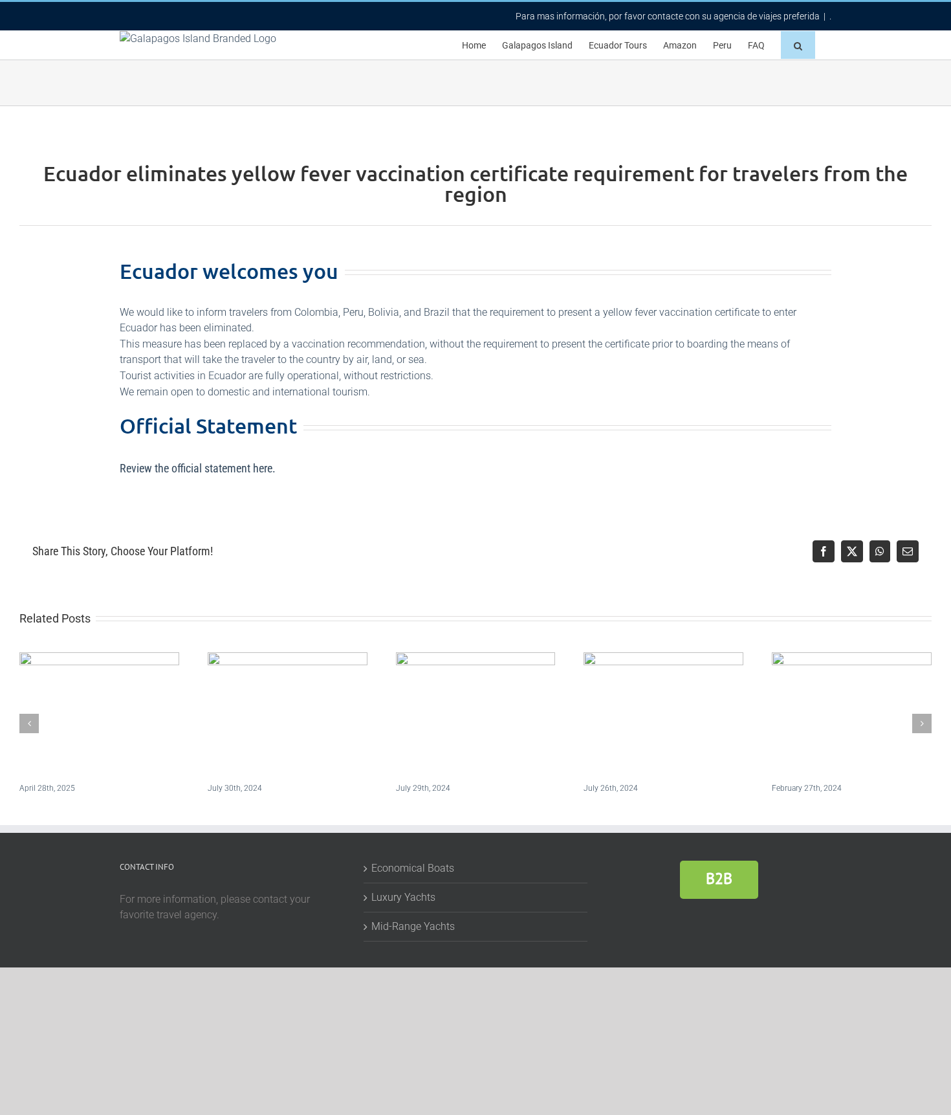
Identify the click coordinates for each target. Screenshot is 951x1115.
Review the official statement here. (198, 468)
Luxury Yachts (403, 897)
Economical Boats (412, 868)
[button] (798, 45)
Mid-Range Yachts (413, 926)
